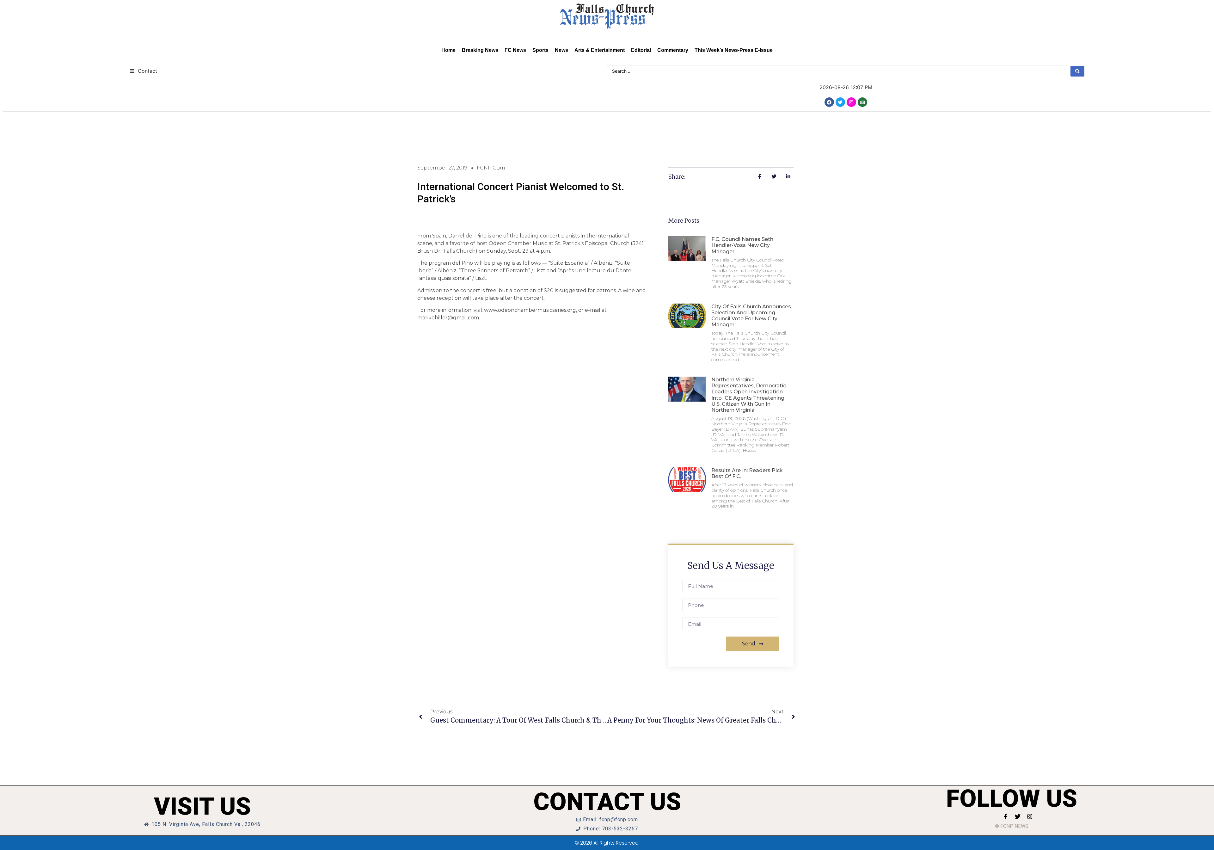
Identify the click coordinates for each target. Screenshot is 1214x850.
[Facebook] (829, 102)
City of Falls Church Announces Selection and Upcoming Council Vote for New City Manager (751, 316)
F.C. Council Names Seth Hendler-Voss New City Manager (742, 245)
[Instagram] (851, 102)
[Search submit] (1077, 71)
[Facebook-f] (1006, 816)
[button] (143, 70)
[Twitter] (840, 102)
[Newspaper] (862, 102)
